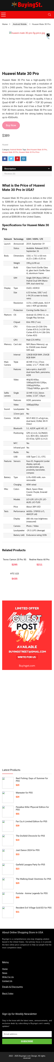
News (4, 973)
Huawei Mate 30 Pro (10, 152)
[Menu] (3, 15)
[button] (48, 34)
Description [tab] (10, 168)
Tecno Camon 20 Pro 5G (14, 559)
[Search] (49, 15)
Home (5, 24)
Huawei (5, 145)
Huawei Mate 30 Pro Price (29, 152)
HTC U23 (14, 573)
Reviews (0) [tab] (9, 174)
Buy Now (11, 125)
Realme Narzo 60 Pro (39, 559)
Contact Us (7, 981)
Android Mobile (20, 24)
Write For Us (8, 977)
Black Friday (7, 993)
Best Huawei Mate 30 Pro (37, 150)
